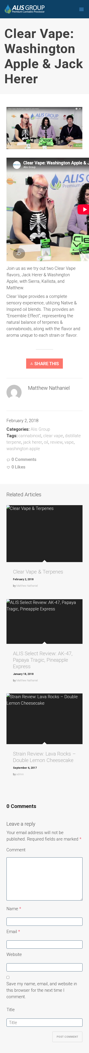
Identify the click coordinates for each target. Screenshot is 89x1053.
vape (69, 442)
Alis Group (40, 429)
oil (46, 442)
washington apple (23, 448)
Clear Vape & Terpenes (38, 572)
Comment (15, 849)
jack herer (32, 442)
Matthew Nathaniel (27, 585)
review (56, 442)
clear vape (53, 435)
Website (14, 954)
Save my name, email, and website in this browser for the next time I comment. (41, 990)
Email (11, 931)
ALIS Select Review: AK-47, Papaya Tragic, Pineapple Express (43, 660)
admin (20, 774)
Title (10, 1009)
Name (12, 908)
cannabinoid (29, 435)
